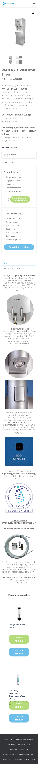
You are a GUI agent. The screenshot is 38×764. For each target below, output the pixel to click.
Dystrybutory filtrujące (19, 750)
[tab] (19, 263)
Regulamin (9, 740)
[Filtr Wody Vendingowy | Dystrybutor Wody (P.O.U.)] (19, 679)
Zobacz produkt (19, 652)
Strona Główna (24, 745)
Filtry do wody (8, 755)
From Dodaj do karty (20, 199)
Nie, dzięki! (11, 154)
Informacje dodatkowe (13, 268)
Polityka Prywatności (24, 740)
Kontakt (11, 745)
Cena (19, 639)
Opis (5, 263)
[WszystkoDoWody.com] (9, 3)
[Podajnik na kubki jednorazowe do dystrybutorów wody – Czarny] (19, 613)
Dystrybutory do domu (26, 755)
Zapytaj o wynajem (19, 247)
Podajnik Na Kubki (17, 626)
